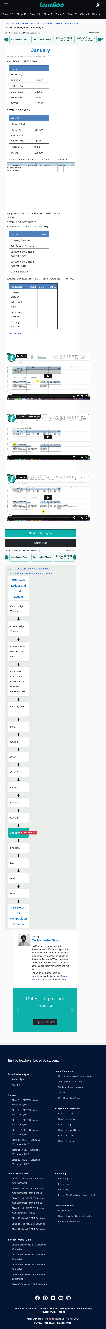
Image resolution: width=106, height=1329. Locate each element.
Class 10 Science (66, 1119)
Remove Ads (40, 543)
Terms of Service (49, 1308)
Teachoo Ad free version (70, 1081)
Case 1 (14, 742)
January (19, 832)
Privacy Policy (67, 1308)
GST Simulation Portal (69, 1098)
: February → (40, 533)
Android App (18, 1079)
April (12, 878)
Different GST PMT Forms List (17, 651)
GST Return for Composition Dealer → (18, 916)
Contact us (32, 1308)
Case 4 (14, 787)
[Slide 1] (37, 1028)
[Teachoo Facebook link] (38, 1298)
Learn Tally (63, 1189)
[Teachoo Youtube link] (61, 1298)
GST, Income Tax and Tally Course (75, 1076)
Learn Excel (64, 1184)
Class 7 (72, 14)
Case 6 (14, 817)
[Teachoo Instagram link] (45, 1298)
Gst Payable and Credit (17, 709)
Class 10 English (66, 1124)
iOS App (16, 1085)
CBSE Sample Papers (69, 1221)
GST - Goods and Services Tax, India (22, 23)
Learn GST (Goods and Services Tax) (76, 1195)
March (13, 863)
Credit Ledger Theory (17, 629)
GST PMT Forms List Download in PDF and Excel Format (17, 681)
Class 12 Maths (65, 1135)
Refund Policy (84, 1308)
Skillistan (62, 1092)
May (12, 893)
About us (19, 1308)
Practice (97, 14)
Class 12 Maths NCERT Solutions (28, 1229)
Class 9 (47, 14)
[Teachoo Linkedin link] (68, 1298)
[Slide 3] (47, 1028)
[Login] (98, 5)
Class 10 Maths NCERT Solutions (28, 1218)
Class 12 (8, 14)
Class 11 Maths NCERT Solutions (28, 1224)
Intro (12, 726)
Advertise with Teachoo (53, 1312)
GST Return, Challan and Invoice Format (60, 23)
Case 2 (14, 757)
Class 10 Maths (65, 1113)
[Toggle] (6, 5)
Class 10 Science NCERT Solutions (29, 1284)
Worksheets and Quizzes (70, 1087)
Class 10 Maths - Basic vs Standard (75, 1216)
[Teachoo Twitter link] (53, 1298)
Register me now (45, 1022)
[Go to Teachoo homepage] (51, 5)
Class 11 (21, 14)
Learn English (65, 1178)
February (15, 848)
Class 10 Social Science (70, 1130)
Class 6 (84, 14)
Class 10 (35, 14)
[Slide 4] (52, 1028)
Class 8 (60, 14)
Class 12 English (66, 1141)
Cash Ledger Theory (17, 609)
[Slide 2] (42, 1028)
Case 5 (14, 802)
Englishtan (63, 1210)
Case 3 (14, 772)
